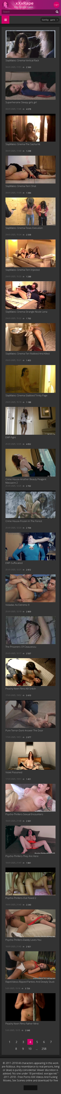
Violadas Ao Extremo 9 (17, 604)
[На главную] (20, 4)
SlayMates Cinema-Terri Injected (22, 269)
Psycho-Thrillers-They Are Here (21, 856)
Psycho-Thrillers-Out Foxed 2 (20, 897)
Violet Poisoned (13, 772)
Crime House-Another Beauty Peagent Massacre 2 (25, 481)
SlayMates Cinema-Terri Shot (20, 186)
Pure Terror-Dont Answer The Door (24, 730)
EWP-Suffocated (14, 562)
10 (29, 1049)
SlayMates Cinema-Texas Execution (24, 227)
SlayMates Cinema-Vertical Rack (22, 60)
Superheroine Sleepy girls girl (21, 102)
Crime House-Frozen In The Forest (23, 521)
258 (44, 1049)
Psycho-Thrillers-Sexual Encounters (24, 814)
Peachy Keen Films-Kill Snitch (20, 688)
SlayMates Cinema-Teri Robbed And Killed (27, 353)
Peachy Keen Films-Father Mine (22, 1023)
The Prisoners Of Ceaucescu (20, 646)
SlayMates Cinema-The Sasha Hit (22, 144)
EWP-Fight (10, 437)
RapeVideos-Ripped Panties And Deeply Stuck (29, 981)
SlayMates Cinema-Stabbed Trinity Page (26, 395)
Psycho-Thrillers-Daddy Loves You (23, 939)
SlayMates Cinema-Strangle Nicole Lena (26, 311)
